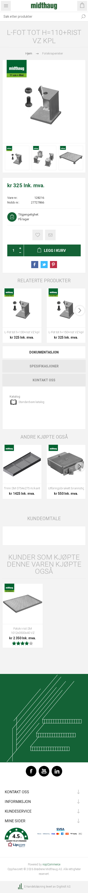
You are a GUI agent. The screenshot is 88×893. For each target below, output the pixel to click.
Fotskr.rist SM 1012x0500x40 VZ (22, 631)
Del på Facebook (34, 264)
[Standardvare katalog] (13, 402)
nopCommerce (51, 864)
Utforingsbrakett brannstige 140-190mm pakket (66, 488)
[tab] (44, 352)
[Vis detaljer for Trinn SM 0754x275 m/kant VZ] (22, 464)
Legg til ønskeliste (37, 235)
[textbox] (39, 16)
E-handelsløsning (34, 886)
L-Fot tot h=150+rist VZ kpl (66, 332)
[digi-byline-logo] (21, 886)
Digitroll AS (63, 886)
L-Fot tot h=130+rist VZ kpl (21, 332)
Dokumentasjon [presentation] (44, 352)
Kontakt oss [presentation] (44, 380)
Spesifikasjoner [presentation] (44, 366)
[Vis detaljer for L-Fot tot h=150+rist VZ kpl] (66, 308)
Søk (83, 16)
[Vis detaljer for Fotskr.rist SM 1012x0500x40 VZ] (23, 604)
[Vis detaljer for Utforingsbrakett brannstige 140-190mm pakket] (66, 464)
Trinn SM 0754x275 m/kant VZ (22, 488)
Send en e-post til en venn (50, 235)
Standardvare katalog (31, 402)
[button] (44, 838)
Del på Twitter (44, 264)
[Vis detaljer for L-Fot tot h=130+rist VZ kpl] (22, 308)
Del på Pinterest (53, 264)
